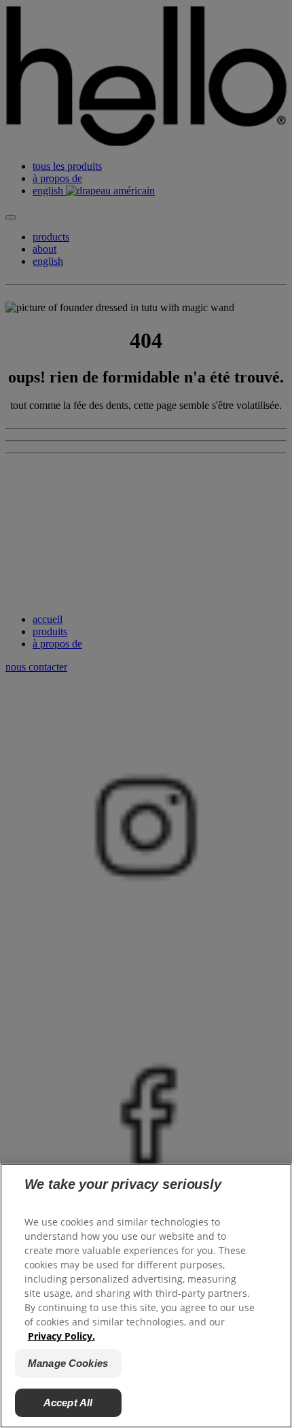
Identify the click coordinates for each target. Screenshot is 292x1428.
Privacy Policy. (61, 1335)
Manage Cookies (68, 1363)
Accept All (68, 1402)
